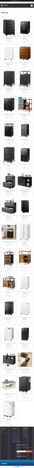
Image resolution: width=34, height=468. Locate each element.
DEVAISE (2, 430)
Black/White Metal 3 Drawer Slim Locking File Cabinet (25, 216)
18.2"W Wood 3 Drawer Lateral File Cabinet (25, 63)
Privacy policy (14, 435)
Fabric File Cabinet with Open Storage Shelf (9, 267)
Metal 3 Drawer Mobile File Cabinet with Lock (25, 318)
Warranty (13, 433)
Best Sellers (25, 431)
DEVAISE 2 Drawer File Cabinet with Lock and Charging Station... (9, 242)
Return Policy (14, 438)
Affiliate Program (25, 436)
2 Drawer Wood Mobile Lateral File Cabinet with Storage (9, 114)
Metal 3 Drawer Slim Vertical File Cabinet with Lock (25, 343)
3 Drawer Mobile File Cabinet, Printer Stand (25, 140)
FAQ (13, 430)
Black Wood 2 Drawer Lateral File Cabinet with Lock (9, 216)
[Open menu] (32, 5)
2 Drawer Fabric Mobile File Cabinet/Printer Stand (9, 89)
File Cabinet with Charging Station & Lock (25, 267)
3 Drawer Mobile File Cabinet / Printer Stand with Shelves (9, 140)
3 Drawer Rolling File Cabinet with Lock (25, 165)
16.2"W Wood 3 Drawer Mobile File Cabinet (25, 37)
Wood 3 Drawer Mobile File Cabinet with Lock (25, 394)
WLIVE (2, 431)
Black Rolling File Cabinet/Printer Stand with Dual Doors (25, 190)
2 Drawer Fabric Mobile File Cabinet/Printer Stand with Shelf (25, 89)
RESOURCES (25, 428)
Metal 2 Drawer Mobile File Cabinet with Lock (25, 292)
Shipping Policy (14, 439)
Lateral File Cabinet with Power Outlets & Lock (9, 292)
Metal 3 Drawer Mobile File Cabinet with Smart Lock (9, 343)
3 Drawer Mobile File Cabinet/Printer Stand (9, 165)
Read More (9, 41)
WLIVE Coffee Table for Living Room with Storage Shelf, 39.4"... (9, 394)
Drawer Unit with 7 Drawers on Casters (25, 242)
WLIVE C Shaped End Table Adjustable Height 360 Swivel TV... (25, 369)
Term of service (14, 436)
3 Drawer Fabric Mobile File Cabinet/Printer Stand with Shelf (25, 114)
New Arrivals (25, 433)
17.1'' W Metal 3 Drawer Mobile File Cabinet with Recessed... (9, 63)
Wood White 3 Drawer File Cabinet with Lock (9, 419)
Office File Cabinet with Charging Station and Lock (9, 369)
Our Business (3, 433)
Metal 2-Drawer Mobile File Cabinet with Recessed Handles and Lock (9, 318)
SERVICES (14, 428)
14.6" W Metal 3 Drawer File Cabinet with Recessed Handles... (9, 37)
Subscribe (29, 451)
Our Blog (24, 430)
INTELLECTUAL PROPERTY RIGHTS (16, 442)
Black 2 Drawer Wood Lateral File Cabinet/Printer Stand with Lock (9, 190)
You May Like (25, 435)
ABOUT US (3, 428)
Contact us (14, 431)
